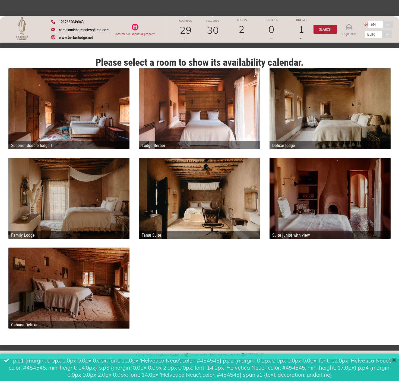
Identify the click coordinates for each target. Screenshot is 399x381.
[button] (325, 29)
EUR (371, 34)
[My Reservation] (349, 24)
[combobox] (380, 24)
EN (373, 24)
